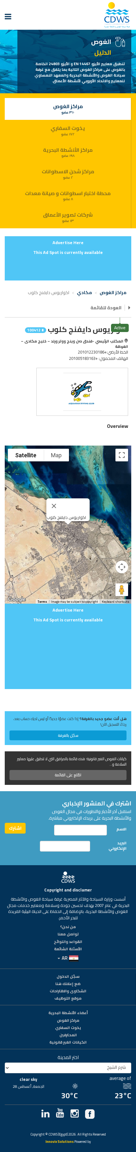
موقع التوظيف (68, 998)
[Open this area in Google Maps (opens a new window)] (16, 599)
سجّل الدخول (68, 977)
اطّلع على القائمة (68, 775)
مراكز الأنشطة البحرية (68, 152)
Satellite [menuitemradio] (25, 455)
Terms (42, 602)
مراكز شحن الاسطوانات (68, 174)
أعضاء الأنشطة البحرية (68, 1013)
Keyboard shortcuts (115, 602)
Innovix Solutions (60, 1142)
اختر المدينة (68, 1057)
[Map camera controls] (121, 567)
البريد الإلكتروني (117, 845)
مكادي (85, 292)
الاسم (121, 829)
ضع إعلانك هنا (68, 984)
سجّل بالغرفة (68, 735)
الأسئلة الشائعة (68, 949)
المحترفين (68, 1035)
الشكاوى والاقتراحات (68, 991)
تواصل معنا (68, 934)
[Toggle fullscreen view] (121, 455)
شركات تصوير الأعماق (68, 217)
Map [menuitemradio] (56, 455)
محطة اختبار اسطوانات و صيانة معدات (68, 195)
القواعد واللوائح (68, 942)
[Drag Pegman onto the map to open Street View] (121, 589)
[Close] (54, 506)
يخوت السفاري (68, 130)
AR (65, 958)
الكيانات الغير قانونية (68, 1042)
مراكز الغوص (68, 108)
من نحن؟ (68, 927)
